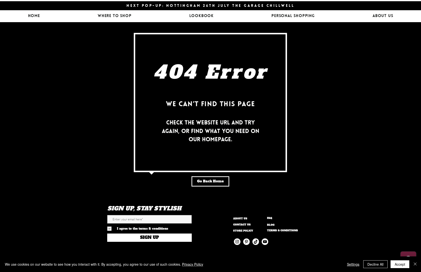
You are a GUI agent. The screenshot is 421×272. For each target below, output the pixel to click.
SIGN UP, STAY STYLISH (144, 208)
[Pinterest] (246, 241)
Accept (400, 264)
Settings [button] (353, 264)
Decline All (375, 264)
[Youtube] (265, 241)
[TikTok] (255, 241)
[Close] (415, 264)
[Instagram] (237, 241)
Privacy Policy (192, 264)
